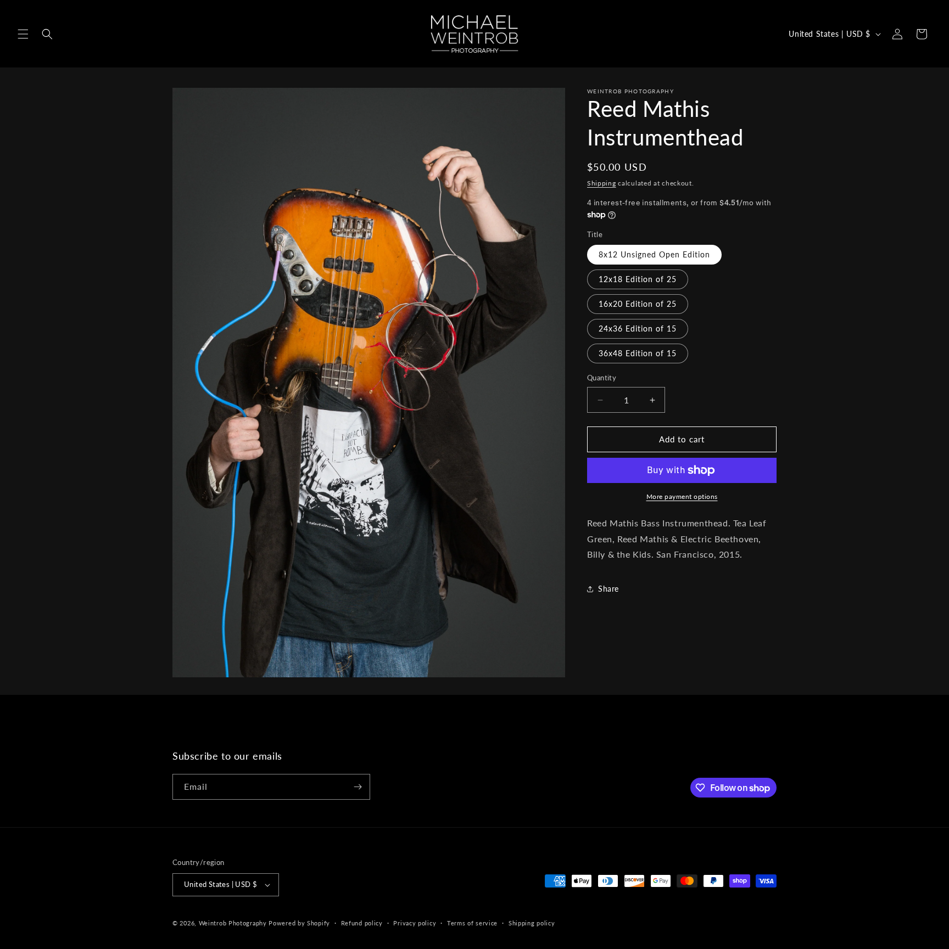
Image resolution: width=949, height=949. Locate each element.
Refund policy (362, 922)
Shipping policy (532, 922)
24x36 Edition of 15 (638, 329)
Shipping (601, 183)
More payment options (682, 496)
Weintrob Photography (233, 922)
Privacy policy (414, 922)
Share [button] (608, 588)
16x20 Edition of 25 (638, 304)
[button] (23, 34)
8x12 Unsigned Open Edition (654, 255)
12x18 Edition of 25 (638, 279)
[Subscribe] (357, 787)
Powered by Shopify (299, 922)
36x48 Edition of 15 (638, 353)
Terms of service (472, 922)
